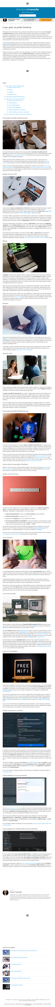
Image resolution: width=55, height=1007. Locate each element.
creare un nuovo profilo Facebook (43, 456)
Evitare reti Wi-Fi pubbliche (14, 107)
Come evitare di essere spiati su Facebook (15, 99)
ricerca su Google (18, 296)
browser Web (48, 211)
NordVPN (8, 699)
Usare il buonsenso (12, 103)
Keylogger (10, 92)
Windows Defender (24, 630)
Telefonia (28, 12)
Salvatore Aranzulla (7, 29)
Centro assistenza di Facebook (28, 863)
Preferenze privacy (31, 1000)
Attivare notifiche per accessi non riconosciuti (18, 112)
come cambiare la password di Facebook (12, 534)
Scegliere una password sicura (15, 100)
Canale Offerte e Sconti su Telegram (14, 20)
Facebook (9, 44)
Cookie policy (25, 1000)
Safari (33, 212)
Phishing (10, 89)
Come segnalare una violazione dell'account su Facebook (18, 114)
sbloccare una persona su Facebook (34, 460)
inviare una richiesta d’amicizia (18, 155)
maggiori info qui (41, 636)
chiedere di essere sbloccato (40, 457)
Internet (32, 12)
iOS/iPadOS (34, 762)
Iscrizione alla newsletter (26, 999)
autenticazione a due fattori (14, 808)
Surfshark (24, 699)
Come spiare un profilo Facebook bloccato (15, 96)
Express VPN (41, 699)
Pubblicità (37, 999)
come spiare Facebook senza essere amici (39, 167)
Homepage (8, 999)
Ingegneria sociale (12, 94)
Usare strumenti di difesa (14, 105)
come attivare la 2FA (7, 771)
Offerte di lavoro (43, 999)
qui (20, 699)
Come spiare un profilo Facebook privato (15, 86)
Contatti (33, 999)
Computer (23, 12)
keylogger (5, 339)
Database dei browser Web (14, 87)
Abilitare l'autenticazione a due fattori (16, 109)
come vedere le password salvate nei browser (34, 237)
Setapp (29, 635)
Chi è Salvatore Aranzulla (16, 999)
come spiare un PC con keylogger (24, 349)
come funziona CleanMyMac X (42, 633)
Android (29, 762)
